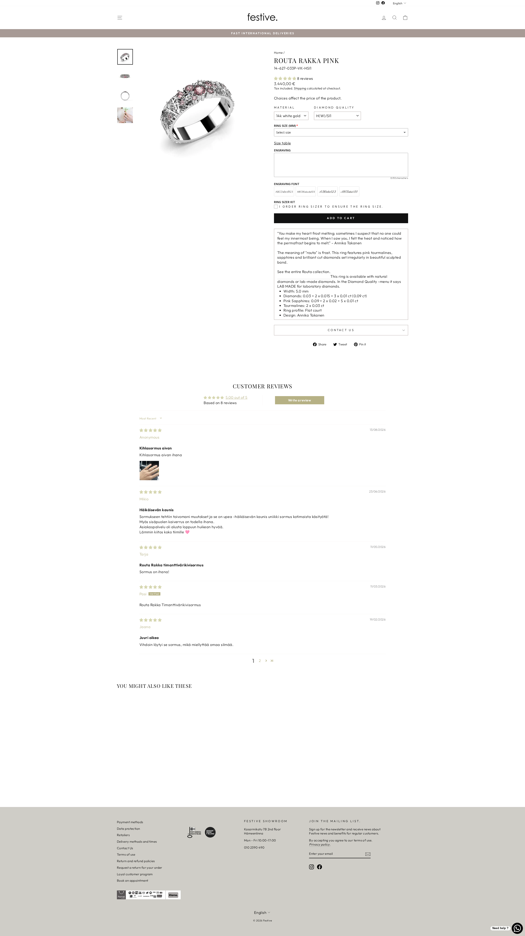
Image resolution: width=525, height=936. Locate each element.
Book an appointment (132, 880)
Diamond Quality (334, 107)
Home (278, 53)
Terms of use (126, 854)
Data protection (128, 829)
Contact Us (125, 848)
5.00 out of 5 (237, 397)
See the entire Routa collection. (303, 271)
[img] (150, 430)
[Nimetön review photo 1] (149, 470)
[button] (285, 78)
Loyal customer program (135, 874)
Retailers (123, 835)
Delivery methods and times (137, 841)
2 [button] (260, 660)
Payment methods (130, 822)
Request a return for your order (139, 868)
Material (284, 107)
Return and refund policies (136, 861)
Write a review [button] (299, 400)
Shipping (300, 88)
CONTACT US (341, 330)
